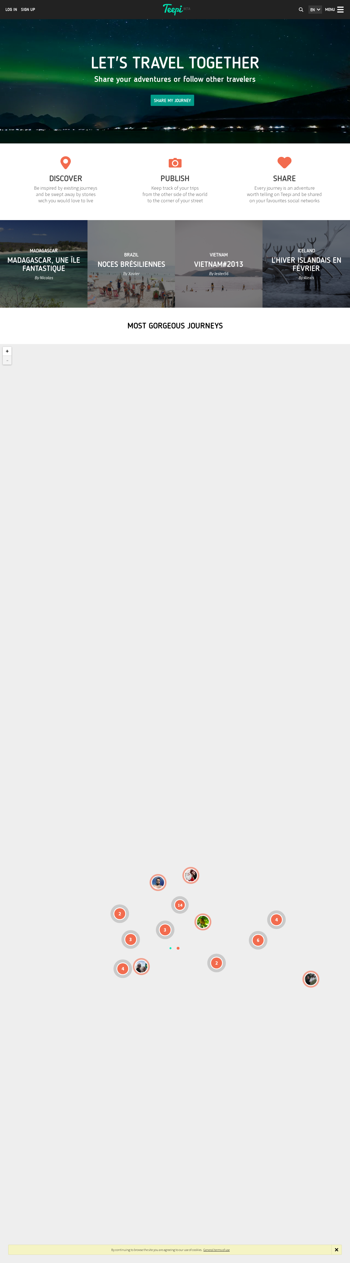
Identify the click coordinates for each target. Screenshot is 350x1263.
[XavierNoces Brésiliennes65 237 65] (141, 966)
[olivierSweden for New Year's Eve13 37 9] (191, 875)
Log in (11, 9)
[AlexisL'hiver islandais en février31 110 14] (158, 882)
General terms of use (216, 1250)
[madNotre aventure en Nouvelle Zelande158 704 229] (311, 979)
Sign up (28, 9)
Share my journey (172, 100)
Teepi (175, 9)
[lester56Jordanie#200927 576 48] (203, 922)
